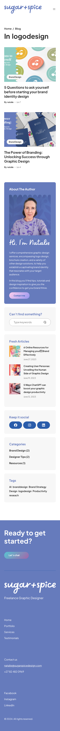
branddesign (20, 486)
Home (8, 28)
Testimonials (11, 638)
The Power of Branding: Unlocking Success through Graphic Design (27, 156)
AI (10, 486)
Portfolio (9, 626)
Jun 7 (18, 102)
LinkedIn (9, 705)
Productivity (40, 491)
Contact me (19, 295)
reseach (14, 495)
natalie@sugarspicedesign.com (23, 665)
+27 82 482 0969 (14, 671)
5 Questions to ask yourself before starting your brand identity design (26, 91)
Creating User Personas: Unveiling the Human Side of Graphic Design (37, 370)
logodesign (25, 491)
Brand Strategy (37, 486)
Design (13, 491)
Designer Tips (17, 456)
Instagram (10, 699)
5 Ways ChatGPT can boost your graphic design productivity (35, 388)
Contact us (10, 659)
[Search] (46, 322)
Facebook (10, 693)
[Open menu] (54, 9)
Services (9, 632)
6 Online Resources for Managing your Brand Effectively (36, 351)
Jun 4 (18, 167)
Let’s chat (14, 555)
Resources (15, 463)
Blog (18, 28)
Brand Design (15, 77)
